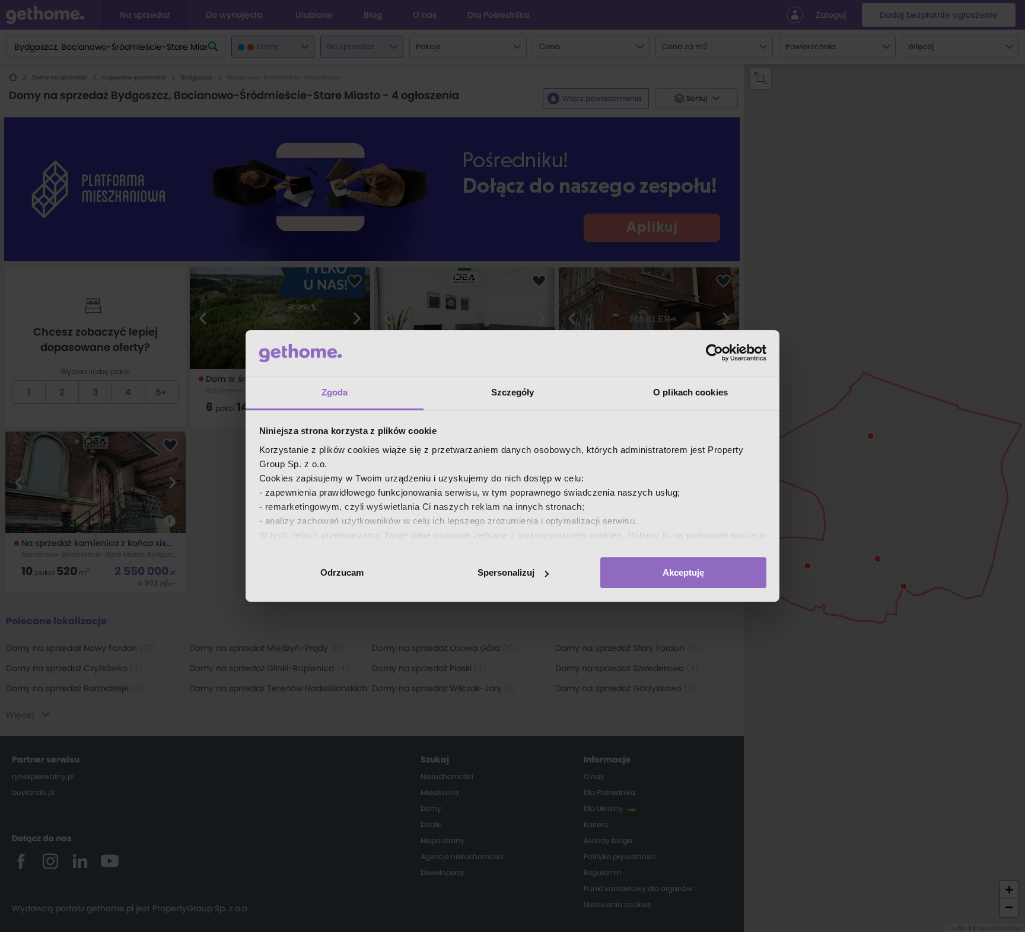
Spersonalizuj (506, 572)
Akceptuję (683, 572)
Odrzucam (342, 572)
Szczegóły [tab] (512, 392)
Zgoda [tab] (334, 392)
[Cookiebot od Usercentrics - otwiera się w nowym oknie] (714, 353)
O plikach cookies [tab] (690, 392)
